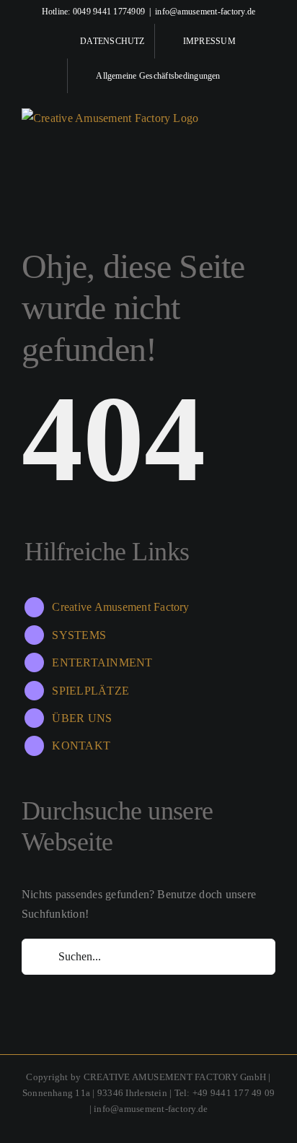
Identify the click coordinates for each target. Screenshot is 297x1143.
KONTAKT (81, 745)
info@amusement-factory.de (205, 11)
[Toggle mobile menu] (269, 117)
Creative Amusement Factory (120, 607)
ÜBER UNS (82, 718)
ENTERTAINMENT (102, 662)
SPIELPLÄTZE (90, 691)
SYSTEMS (79, 635)
